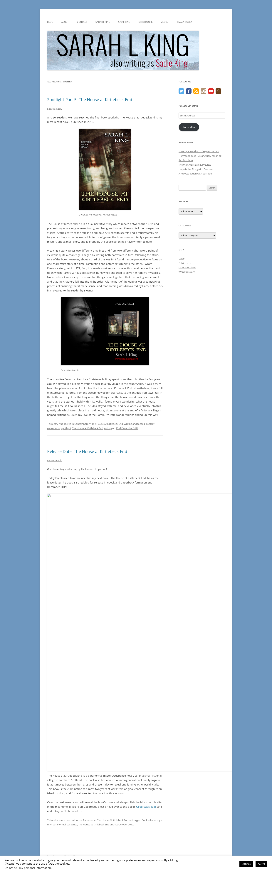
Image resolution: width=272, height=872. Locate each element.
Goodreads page (146, 806)
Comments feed (187, 267)
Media (164, 21)
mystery (150, 423)
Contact (82, 21)
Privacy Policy (184, 21)
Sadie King (124, 21)
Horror (78, 820)
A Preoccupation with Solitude (195, 173)
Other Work (145, 21)
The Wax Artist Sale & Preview (195, 164)
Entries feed (185, 263)
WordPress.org (187, 272)
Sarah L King (102, 21)
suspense (72, 824)
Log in (182, 258)
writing (108, 428)
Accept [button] (261, 864)
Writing (128, 423)
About (65, 21)
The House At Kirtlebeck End (107, 423)
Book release (149, 820)
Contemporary (82, 423)
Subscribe (189, 127)
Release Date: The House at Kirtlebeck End (87, 451)
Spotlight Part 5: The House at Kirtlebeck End (89, 99)
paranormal (53, 428)
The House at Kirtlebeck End (87, 428)
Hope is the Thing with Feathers (196, 169)
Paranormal (89, 820)
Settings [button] (246, 864)
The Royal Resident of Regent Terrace (199, 151)
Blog (50, 21)
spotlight (66, 428)
